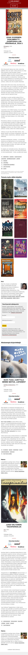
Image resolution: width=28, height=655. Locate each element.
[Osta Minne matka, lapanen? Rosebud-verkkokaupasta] (17, 400)
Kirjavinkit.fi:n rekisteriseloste (9, 334)
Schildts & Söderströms (9, 384)
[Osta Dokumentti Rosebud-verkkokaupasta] (17, 61)
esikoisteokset (6, 621)
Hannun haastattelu (19, 471)
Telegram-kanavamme (16, 312)
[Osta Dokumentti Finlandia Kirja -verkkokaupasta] (10, 61)
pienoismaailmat (5, 451)
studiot (7, 623)
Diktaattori (6, 46)
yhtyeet (12, 623)
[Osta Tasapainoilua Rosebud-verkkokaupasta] (17, 544)
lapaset (10, 449)
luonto (20, 449)
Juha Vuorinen (6, 166)
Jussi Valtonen (6, 625)
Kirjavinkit (15, 1)
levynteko (20, 621)
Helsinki (5, 160)
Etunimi (4, 315)
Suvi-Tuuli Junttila (7, 453)
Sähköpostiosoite (7, 320)
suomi (4, 168)
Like (5, 529)
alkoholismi (6, 156)
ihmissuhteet (14, 621)
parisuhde (3, 158)
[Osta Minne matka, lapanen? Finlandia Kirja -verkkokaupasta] (10, 400)
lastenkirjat (15, 449)
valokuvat (12, 451)
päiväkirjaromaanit (11, 158)
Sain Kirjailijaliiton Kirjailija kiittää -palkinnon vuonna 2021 (12, 296)
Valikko (14, 5)
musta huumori (18, 156)
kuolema (12, 156)
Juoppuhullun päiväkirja (8, 164)
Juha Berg (5, 162)
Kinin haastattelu (8, 298)
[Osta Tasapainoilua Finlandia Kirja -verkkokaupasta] (10, 544)
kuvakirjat (5, 449)
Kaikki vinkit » (16, 298)
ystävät (18, 158)
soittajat (3, 623)
